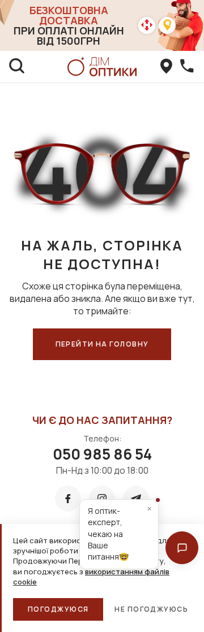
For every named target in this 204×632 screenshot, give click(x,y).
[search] (17, 66)
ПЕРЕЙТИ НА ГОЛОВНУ (102, 344)
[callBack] (187, 66)
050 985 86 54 (102, 454)
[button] (181, 547)
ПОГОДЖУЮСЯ (58, 609)
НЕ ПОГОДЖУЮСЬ (151, 609)
